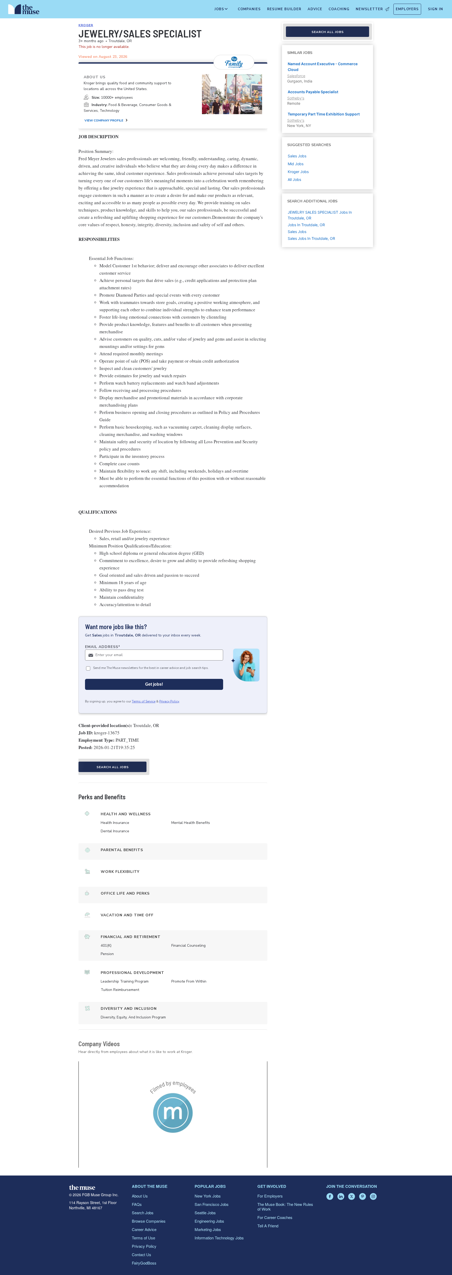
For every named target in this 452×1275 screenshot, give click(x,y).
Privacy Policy (169, 701)
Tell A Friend (267, 1225)
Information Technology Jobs (219, 1237)
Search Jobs (143, 1212)
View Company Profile (103, 120)
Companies (249, 9)
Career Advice (144, 1229)
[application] (172, 1114)
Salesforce (296, 76)
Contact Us (141, 1254)
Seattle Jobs (205, 1212)
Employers (407, 9)
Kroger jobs (298, 171)
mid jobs (295, 164)
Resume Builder (284, 9)
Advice (315, 9)
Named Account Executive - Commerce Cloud (323, 67)
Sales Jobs (297, 231)
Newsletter (369, 9)
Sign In (435, 9)
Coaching (339, 9)
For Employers (270, 1196)
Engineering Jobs (209, 1221)
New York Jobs (208, 1196)
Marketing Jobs (208, 1229)
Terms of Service (143, 701)
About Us (140, 1196)
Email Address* (102, 646)
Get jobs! (154, 684)
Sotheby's (295, 98)
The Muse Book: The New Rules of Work (285, 1206)
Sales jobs (297, 156)
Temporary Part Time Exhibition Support (324, 114)
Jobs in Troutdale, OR (306, 225)
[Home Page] (24, 10)
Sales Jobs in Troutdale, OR (311, 238)
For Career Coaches (274, 1217)
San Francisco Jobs (212, 1204)
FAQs (137, 1204)
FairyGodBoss (144, 1263)
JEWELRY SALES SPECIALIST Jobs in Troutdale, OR (320, 215)
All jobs (294, 179)
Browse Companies (149, 1221)
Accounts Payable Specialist (313, 92)
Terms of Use (143, 1237)
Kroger (85, 25)
